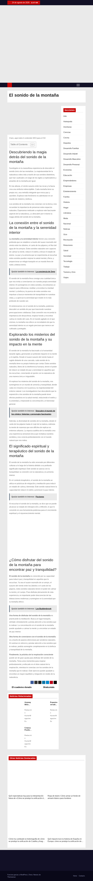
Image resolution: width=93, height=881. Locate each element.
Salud (65, 251)
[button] (83, 85)
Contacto (82, 876)
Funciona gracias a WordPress (17, 875)
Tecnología (67, 261)
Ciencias (67, 132)
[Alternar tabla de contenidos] (31, 145)
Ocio (65, 234)
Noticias (66, 229)
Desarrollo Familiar (71, 148)
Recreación (68, 240)
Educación (67, 175)
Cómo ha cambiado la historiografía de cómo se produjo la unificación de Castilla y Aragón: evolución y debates (27, 841)
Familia (66, 197)
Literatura (67, 213)
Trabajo (66, 267)
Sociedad (67, 256)
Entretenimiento (69, 191)
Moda (65, 218)
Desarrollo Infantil (70, 154)
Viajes (66, 277)
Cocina (66, 138)
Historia (66, 202)
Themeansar (11, 877)
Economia (67, 170)
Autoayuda (67, 121)
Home (75, 876)
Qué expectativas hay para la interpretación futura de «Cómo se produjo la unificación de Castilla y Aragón (27, 798)
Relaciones (68, 245)
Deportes (67, 143)
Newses (36, 875)
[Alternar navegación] (78, 85)
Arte (65, 116)
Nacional (67, 224)
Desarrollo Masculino (72, 159)
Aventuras (67, 127)
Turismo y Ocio (69, 272)
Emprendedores (69, 181)
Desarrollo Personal (71, 165)
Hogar (65, 208)
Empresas (67, 186)
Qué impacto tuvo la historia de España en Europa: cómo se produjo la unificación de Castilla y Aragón (65, 841)
